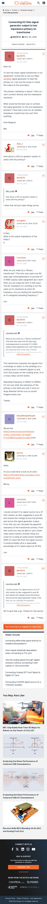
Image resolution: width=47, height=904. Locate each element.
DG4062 (7, 79)
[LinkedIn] (22, 849)
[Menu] (3, 3)
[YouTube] (33, 849)
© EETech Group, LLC (16, 901)
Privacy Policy (10, 898)
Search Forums (18, 44)
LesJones (21, 257)
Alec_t (20, 144)
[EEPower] (32, 882)
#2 (43, 145)
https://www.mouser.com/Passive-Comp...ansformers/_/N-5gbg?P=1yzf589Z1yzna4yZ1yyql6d (19, 434)
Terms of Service (23, 898)
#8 (43, 454)
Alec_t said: (10, 191)
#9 (43, 500)
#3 (43, 176)
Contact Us (23, 867)
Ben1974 (16, 37)
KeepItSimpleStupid (26, 415)
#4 (43, 222)
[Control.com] (16, 882)
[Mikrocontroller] (29, 887)
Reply (41, 135)
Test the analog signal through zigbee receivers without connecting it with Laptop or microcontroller (22, 663)
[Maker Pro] (12, 887)
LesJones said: (11, 333)
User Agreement (36, 898)
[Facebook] (12, 849)
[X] (17, 849)
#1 (43, 54)
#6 (43, 318)
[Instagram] (28, 849)
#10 (43, 568)
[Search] (38, 3)
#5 (43, 259)
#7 (43, 417)
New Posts (30, 44)
